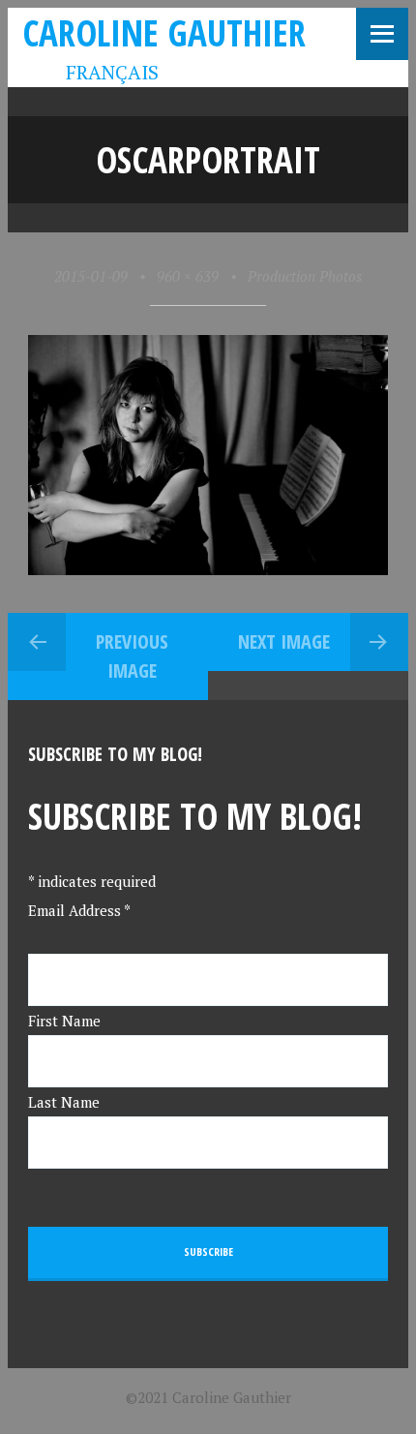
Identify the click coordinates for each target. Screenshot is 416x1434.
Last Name (64, 1102)
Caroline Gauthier (164, 32)
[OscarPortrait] (208, 569)
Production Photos (305, 276)
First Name (64, 1020)
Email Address (79, 910)
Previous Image (132, 656)
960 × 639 (188, 276)
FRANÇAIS (98, 72)
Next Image (284, 641)
